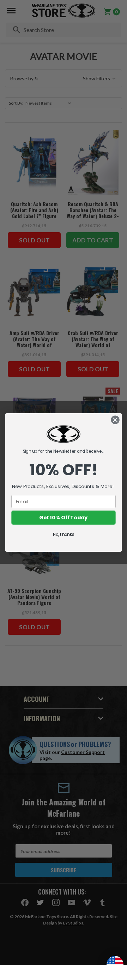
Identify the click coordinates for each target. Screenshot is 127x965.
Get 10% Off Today (63, 517)
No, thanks (63, 535)
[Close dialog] (115, 420)
